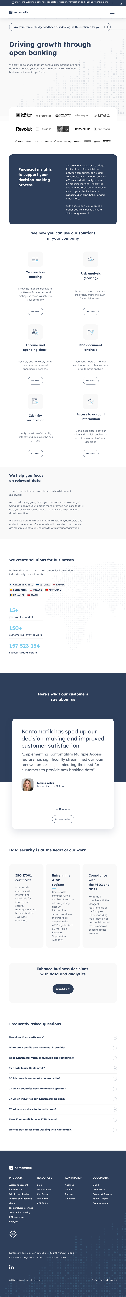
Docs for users (100, 1203)
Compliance (99, 1189)
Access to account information (18, 1187)
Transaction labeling (19, 1212)
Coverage (70, 1198)
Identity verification (19, 1194)
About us (69, 1184)
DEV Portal (43, 1198)
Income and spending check (20, 1201)
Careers (69, 1194)
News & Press (44, 1189)
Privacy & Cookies (102, 1194)
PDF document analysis (16, 1219)
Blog (39, 1184)
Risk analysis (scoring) (21, 1207)
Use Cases (42, 1194)
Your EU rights (100, 1198)
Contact (69, 1189)
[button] (57, 809)
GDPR (96, 1184)
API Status (42, 1203)
